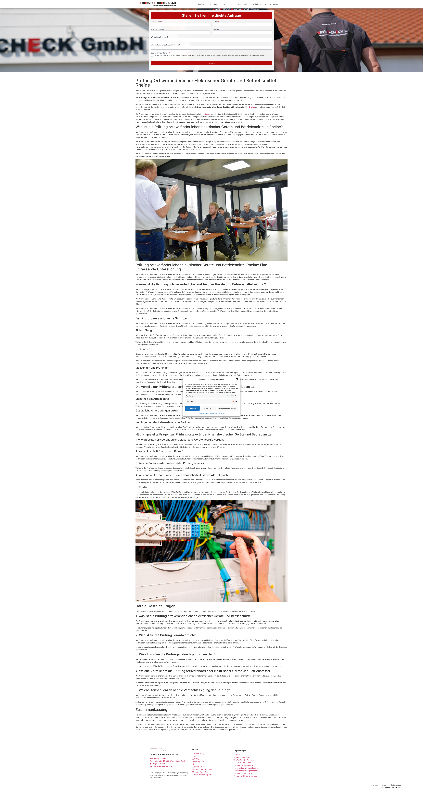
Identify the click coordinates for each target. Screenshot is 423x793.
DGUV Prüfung (198, 753)
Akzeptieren (192, 408)
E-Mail (216, 22)
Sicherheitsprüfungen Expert (246, 770)
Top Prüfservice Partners (244, 760)
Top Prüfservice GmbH (243, 763)
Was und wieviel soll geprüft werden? (166, 45)
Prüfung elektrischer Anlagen (246, 776)
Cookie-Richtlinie (203, 413)
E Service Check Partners (202, 769)
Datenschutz (214, 413)
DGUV (194, 756)
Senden (212, 63)
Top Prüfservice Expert (243, 757)
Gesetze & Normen (273, 4)
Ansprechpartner (158, 29)
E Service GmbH (198, 767)
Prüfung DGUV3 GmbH (243, 765)
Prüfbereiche (242, 4)
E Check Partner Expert (201, 775)
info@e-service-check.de (162, 766)
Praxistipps (256, 4)
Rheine (252, 107)
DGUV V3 (195, 759)
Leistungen (225, 4)
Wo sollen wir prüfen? (160, 37)
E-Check (237, 755)
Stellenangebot (198, 761)
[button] (237, 380)
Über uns (213, 4)
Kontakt (201, 4)
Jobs (193, 764)
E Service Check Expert (201, 772)
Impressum (222, 413)
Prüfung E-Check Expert (243, 773)
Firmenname (156, 22)
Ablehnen (208, 408)
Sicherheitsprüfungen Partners (247, 768)
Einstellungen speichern (227, 408)
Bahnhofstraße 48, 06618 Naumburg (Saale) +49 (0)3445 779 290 (168, 761)
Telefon (216, 29)
